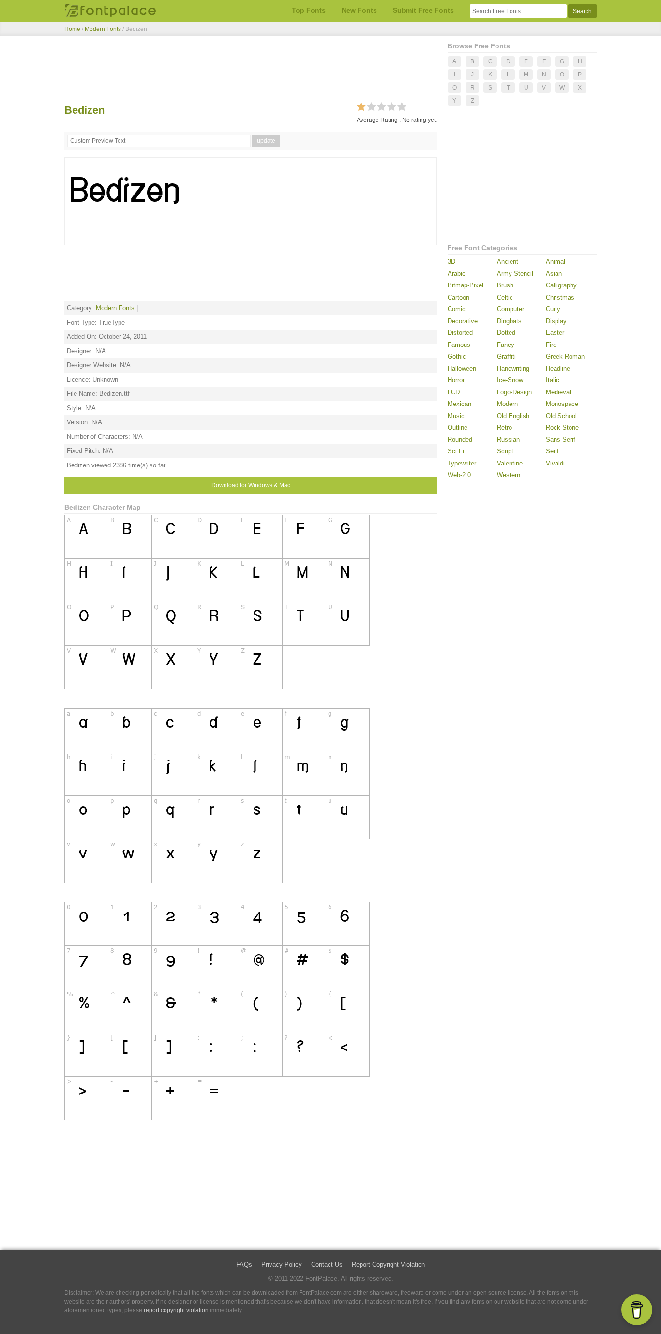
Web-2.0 (459, 475)
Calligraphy (561, 285)
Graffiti (506, 356)
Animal (555, 261)
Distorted (460, 332)
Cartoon (458, 297)
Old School (561, 416)
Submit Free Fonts (423, 10)
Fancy (505, 344)
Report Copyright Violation (388, 1264)
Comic (457, 309)
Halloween (462, 368)
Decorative (463, 321)
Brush (505, 285)
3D (451, 261)
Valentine (510, 463)
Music (456, 416)
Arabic (457, 273)
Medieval (558, 392)
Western (508, 475)
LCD (454, 392)
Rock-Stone (562, 427)
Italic (552, 380)
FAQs (244, 1264)
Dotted (506, 332)
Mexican (459, 403)
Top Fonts (309, 10)
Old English (513, 416)
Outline (457, 427)
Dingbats (509, 321)
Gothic (457, 356)
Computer (510, 309)
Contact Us (327, 1264)
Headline (558, 368)
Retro (504, 427)
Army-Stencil (515, 273)
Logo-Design (514, 392)
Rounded (460, 439)
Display (556, 321)
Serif (552, 451)
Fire (551, 344)
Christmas (560, 297)
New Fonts (359, 10)
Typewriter (462, 463)
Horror (456, 380)
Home (72, 29)
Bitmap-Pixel (465, 285)
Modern (507, 403)
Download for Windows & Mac (250, 485)
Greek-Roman (565, 356)
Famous (459, 344)
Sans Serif (560, 439)
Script (505, 451)
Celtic (505, 297)
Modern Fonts (103, 29)
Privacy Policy (281, 1264)
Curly (553, 309)
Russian (508, 439)
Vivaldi (555, 463)
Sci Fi (456, 451)
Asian (554, 273)
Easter (555, 332)
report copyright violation (176, 1310)
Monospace (562, 403)
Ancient (507, 261)
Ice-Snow (510, 380)
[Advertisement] (250, 71)
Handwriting (513, 368)
